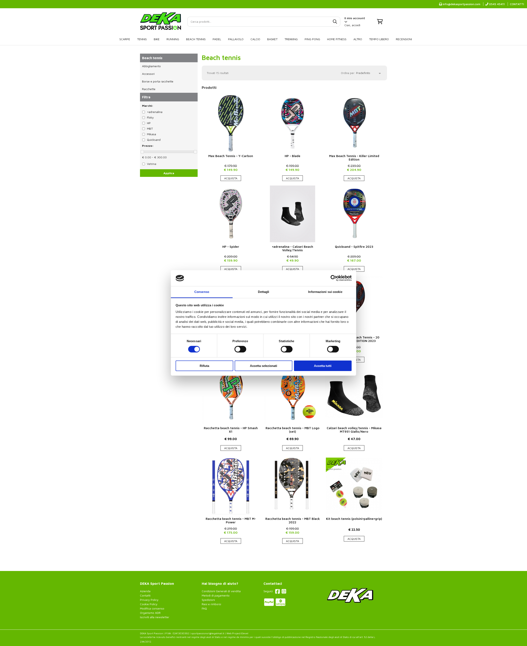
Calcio (255, 39)
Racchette (148, 89)
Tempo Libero (379, 39)
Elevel (244, 633)
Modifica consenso (152, 608)
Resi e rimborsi (211, 604)
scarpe (124, 39)
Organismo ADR (150, 612)
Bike (157, 39)
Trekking (291, 39)
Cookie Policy (148, 604)
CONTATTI (517, 4)
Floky (150, 117)
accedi (356, 25)
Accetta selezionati (263, 366)
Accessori (148, 73)
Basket (272, 39)
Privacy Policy (149, 599)
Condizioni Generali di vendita (221, 591)
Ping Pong (312, 39)
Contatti (145, 595)
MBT (150, 128)
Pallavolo (236, 39)
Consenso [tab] (201, 292)
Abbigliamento (151, 66)
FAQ (204, 608)
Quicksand (154, 139)
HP (149, 123)
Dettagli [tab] (263, 292)
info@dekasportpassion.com (461, 4)
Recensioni (404, 39)
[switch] (240, 349)
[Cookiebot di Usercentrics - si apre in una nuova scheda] (334, 278)
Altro (357, 39)
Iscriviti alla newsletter (154, 617)
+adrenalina (154, 112)
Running (173, 39)
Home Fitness (336, 39)
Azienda (145, 591)
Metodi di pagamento (216, 595)
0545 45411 (496, 4)
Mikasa (151, 134)
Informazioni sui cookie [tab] (325, 292)
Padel (217, 39)
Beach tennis (196, 39)
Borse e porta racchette (157, 81)
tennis (142, 39)
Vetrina (151, 164)
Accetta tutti (322, 366)
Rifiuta (204, 366)
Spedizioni (208, 599)
